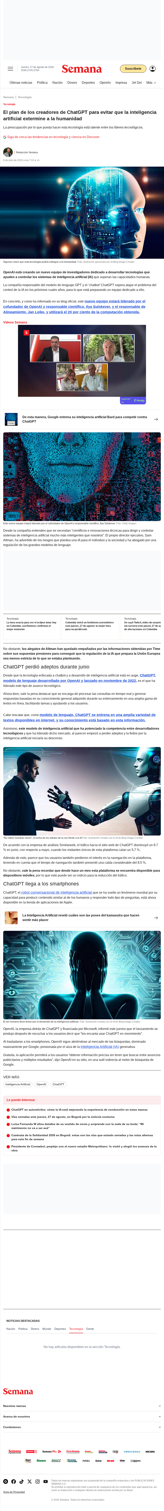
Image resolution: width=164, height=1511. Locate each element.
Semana (8, 97)
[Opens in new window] (13, 1481)
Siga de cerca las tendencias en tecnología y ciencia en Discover (53, 137)
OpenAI (41, 1084)
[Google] (5, 1481)
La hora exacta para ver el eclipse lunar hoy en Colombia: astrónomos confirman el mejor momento (31, 626)
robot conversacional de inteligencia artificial (56, 892)
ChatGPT (58, 1084)
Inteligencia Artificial (17, 1084)
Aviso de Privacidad (18, 1492)
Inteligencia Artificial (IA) (100, 1047)
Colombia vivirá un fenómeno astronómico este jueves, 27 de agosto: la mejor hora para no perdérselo (89, 626)
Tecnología (25, 97)
